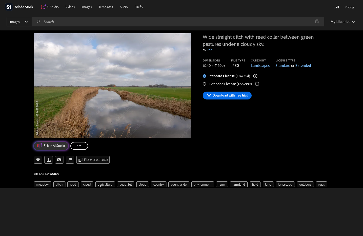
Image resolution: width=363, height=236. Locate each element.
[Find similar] (317, 21)
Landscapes (260, 65)
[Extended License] (257, 84)
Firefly (139, 7)
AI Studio (52, 7)
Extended (303, 65)
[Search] (38, 22)
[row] (42, 184)
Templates (106, 7)
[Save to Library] (38, 160)
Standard (283, 65)
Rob (209, 50)
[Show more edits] (79, 146)
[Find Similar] (59, 160)
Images (86, 7)
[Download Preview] (48, 160)
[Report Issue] (70, 160)
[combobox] (178, 22)
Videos (70, 7)
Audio (124, 7)
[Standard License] (255, 76)
